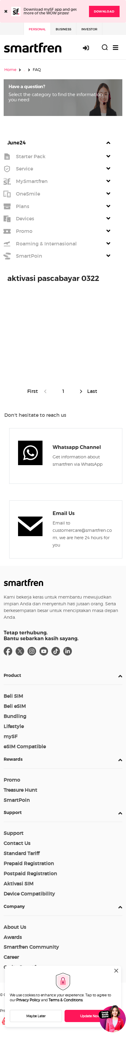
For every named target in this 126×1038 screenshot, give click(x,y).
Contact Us (17, 843)
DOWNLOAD (104, 11)
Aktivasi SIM (19, 883)
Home (10, 69)
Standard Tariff (21, 853)
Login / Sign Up (89, 47)
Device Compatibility (29, 894)
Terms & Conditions (66, 1000)
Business (63, 29)
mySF (10, 736)
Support (13, 812)
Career (11, 957)
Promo (12, 780)
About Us (15, 927)
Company (14, 906)
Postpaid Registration (30, 873)
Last (91, 391)
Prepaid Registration (29, 863)
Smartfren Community (31, 947)
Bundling (15, 716)
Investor (89, 29)
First (33, 391)
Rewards (13, 759)
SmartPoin (17, 800)
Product (12, 675)
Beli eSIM (15, 706)
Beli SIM (13, 696)
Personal (37, 29)
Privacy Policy (28, 1000)
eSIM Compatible (25, 746)
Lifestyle (14, 726)
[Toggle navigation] (115, 47)
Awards (13, 937)
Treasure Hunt (20, 790)
